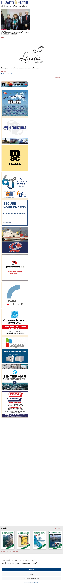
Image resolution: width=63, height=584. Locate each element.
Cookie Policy (27, 582)
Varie (2, 37)
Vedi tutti (57, 77)
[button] (60, 556)
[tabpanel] (31, 69)
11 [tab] (16, 551)
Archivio (57, 528)
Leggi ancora (31, 69)
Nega (31, 574)
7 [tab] (10, 73)
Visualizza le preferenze (31, 578)
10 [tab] (14, 551)
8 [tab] (11, 73)
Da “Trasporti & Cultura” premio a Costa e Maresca (15, 32)
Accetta (31, 569)
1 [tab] (1, 73)
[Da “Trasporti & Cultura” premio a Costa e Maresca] (15, 19)
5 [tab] (7, 73)
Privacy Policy (35, 582)
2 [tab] (3, 73)
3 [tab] (4, 73)
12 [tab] (17, 551)
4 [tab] (6, 551)
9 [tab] (13, 551)
